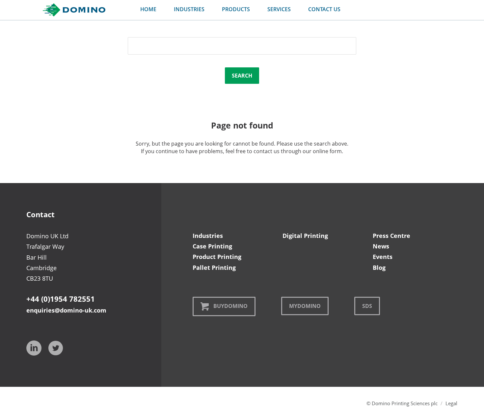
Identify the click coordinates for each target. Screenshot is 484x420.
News (381, 246)
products (236, 9)
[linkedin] (33, 348)
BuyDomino (230, 306)
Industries (208, 236)
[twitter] (55, 348)
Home (148, 9)
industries (189, 9)
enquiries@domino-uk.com (66, 310)
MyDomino (305, 306)
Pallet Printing (214, 267)
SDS (367, 306)
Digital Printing (305, 236)
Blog (379, 267)
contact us (324, 9)
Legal (451, 403)
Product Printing (217, 257)
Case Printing (212, 246)
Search (242, 75)
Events (382, 257)
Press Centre (391, 236)
